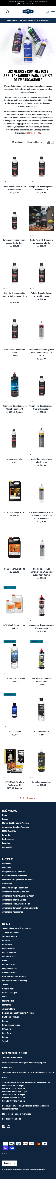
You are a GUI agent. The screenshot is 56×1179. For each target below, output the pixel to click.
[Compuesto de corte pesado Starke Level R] (41, 165)
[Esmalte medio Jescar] (41, 760)
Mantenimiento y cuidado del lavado (18, 880)
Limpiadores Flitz (9, 969)
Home (4, 815)
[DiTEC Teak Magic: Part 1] (14, 491)
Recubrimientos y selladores (14, 876)
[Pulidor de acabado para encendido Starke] (41, 271)
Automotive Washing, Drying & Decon (18, 896)
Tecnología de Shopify (37, 1170)
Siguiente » (32, 798)
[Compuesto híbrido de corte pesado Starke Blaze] (14, 218)
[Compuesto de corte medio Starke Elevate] (14, 165)
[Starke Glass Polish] (14, 437)
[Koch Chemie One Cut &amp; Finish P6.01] (41, 437)
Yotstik (5, 1041)
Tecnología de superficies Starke (16, 928)
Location (6, 843)
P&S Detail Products (11, 1017)
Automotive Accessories (12, 912)
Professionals (8, 839)
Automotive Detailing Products (15, 827)
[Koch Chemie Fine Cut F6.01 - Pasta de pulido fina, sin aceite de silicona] (41, 491)
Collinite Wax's (8, 956)
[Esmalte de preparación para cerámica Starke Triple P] (14, 271)
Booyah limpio (8, 948)
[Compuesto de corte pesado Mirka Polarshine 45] (14, 384)
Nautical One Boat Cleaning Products (18, 1013)
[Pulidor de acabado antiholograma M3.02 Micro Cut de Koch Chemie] (41, 547)
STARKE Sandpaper (10, 932)
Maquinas (6, 868)
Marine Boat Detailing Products (15, 823)
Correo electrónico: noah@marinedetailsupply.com (24, 1062)
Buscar (4, 1154)
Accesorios (7, 884)
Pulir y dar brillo (9, 952)
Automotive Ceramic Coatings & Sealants (20, 908)
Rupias (5, 1021)
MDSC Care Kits (9, 831)
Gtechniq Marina (9, 973)
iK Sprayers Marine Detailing (14, 981)
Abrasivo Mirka (8, 1009)
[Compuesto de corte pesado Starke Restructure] (41, 384)
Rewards (6, 835)
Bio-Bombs (7, 944)
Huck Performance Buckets (14, 976)
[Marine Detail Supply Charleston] (28, 12)
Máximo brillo (8, 1001)
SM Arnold (6, 1029)
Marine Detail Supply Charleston (18, 1170)
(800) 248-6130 (33, 133)
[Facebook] (3, 1126)
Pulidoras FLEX (8, 964)
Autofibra (6, 940)
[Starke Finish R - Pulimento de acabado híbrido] (41, 218)
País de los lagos (9, 993)
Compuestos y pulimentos (13, 872)
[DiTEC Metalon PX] (41, 710)
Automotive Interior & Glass (14, 900)
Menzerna (6, 1005)
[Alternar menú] (3, 12)
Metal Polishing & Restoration (15, 888)
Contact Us (7, 847)
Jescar (5, 985)
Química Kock (8, 989)
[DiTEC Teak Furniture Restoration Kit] (14, 760)
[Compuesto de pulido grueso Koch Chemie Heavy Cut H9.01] (41, 328)
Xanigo (5, 1037)
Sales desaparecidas (11, 1025)
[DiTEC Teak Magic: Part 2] (14, 547)
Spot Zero (6, 1033)
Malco (4, 997)
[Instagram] (8, 1126)
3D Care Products (9, 936)
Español (7, 1163)
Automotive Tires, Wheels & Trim (16, 904)
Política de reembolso (11, 1119)
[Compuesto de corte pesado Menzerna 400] (41, 603)
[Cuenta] (47, 12)
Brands (5, 819)
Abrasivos (6, 863)
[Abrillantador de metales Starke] (14, 328)
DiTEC (4, 960)
